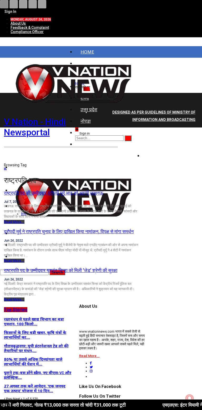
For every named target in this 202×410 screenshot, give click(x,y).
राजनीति (155, 144)
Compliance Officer (27, 32)
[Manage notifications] (189, 398)
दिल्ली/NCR (91, 133)
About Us (18, 23)
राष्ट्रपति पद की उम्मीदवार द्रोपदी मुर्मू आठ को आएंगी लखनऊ (53, 193)
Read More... (14, 222)
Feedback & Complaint (30, 27)
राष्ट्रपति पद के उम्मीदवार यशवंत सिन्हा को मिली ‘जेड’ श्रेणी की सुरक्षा (60, 270)
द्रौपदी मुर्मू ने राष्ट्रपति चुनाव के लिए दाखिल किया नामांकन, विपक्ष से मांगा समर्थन (69, 231)
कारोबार (154, 156)
